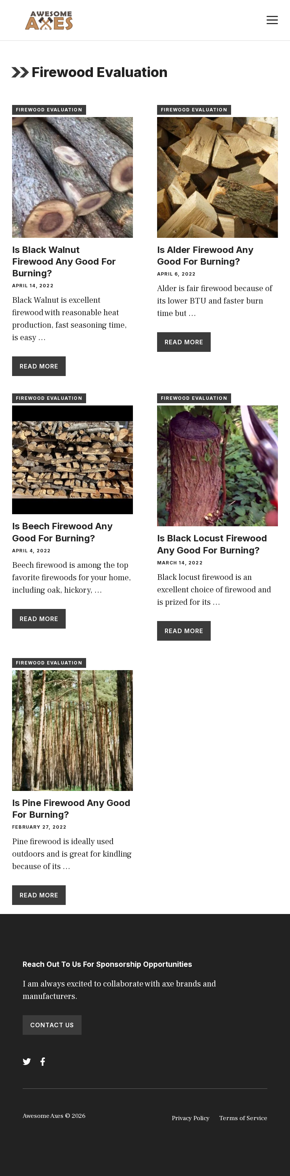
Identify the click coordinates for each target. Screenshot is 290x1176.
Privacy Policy (191, 1118)
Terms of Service (243, 1118)
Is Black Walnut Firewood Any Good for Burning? (64, 261)
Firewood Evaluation (49, 110)
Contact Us (52, 1025)
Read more (39, 366)
